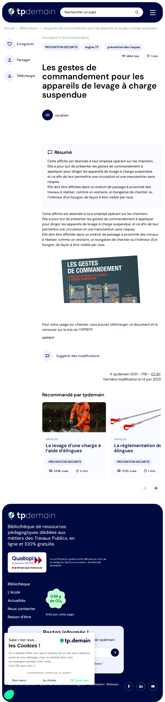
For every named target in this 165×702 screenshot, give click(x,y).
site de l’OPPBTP (79, 329)
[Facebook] (129, 686)
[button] (77, 356)
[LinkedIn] (141, 686)
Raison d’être (19, 617)
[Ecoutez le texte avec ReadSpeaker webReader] (101, 114)
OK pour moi (79, 680)
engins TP (91, 47)
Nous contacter (21, 608)
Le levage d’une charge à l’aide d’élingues (73, 448)
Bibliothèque (29, 28)
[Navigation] (153, 12)
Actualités (17, 600)
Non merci (19, 680)
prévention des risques (123, 47)
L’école (14, 592)
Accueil (9, 28)
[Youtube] (153, 686)
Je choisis (49, 680)
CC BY (156, 374)
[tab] (129, 686)
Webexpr (112, 684)
